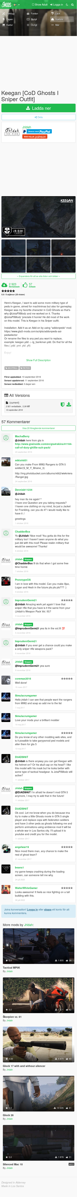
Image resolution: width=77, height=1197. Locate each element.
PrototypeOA (23, 579)
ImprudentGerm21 (26, 600)
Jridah (26, 127)
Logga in (32, 909)
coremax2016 (23, 678)
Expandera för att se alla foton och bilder (38, 276)
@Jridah (20, 440)
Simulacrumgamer (26, 695)
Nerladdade (14, 287)
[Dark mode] (66, 4)
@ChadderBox (24, 563)
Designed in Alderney (13, 1182)
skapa (47, 909)
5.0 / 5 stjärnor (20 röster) (13, 294)
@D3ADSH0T (23, 792)
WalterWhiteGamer (26, 888)
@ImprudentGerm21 (27, 628)
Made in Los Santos (12, 1186)
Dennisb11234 (23, 489)
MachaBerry (22, 436)
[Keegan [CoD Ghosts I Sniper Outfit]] (38, 217)
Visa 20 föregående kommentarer (38, 428)
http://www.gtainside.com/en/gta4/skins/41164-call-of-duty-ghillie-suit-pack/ (43, 445)
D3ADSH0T (21, 757)
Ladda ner (41, 108)
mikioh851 (21, 460)
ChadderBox (22, 531)
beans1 (19, 867)
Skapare (28, 559)
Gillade (32, 287)
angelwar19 (22, 847)
